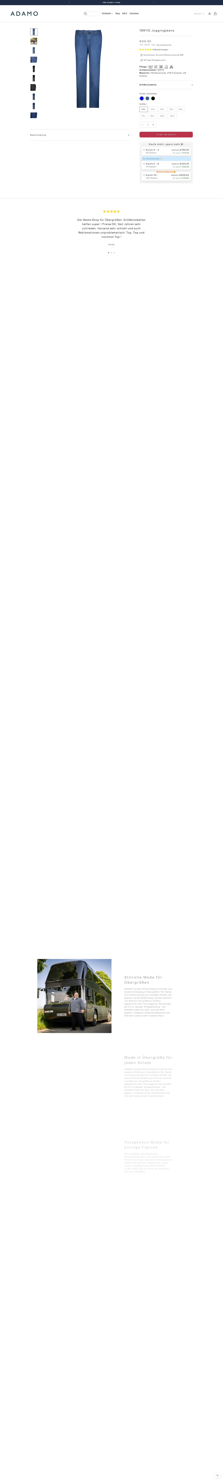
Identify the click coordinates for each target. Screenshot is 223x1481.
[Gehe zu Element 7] (33, 87)
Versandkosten (164, 45)
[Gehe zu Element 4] (33, 59)
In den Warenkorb (166, 134)
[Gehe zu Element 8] (33, 96)
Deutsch (198, 14)
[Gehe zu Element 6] (33, 78)
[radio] (166, 151)
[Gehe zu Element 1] (33, 31)
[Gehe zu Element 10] (33, 115)
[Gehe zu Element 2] (33, 41)
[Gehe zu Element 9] (33, 106)
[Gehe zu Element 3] (33, 50)
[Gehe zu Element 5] (33, 69)
